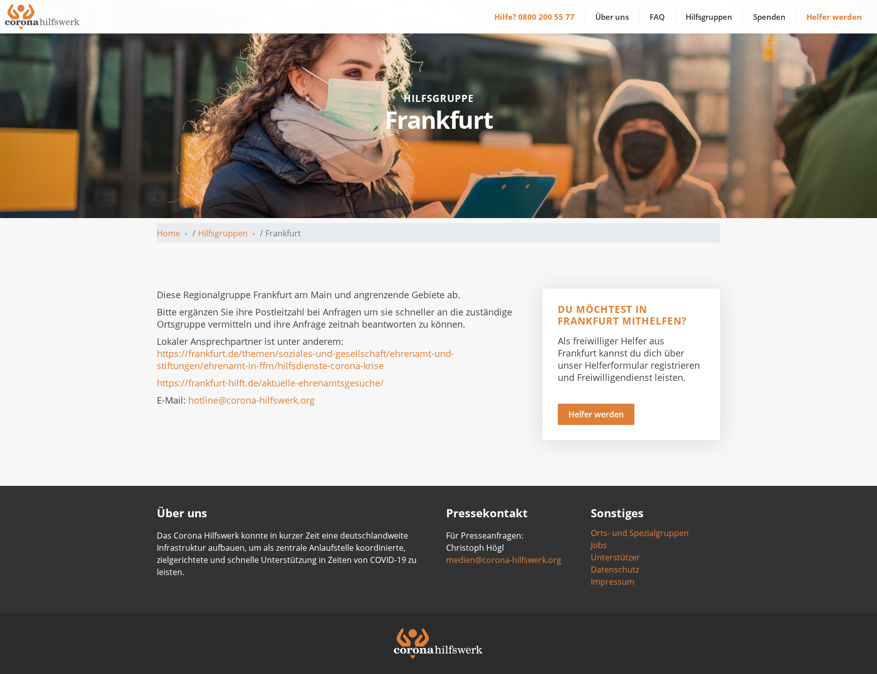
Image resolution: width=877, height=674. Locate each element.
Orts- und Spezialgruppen (640, 533)
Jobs (599, 545)
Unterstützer (615, 557)
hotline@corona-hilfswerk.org (251, 400)
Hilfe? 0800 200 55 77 (534, 17)
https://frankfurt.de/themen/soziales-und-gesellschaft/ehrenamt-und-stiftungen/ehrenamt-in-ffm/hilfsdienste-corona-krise (305, 359)
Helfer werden (834, 17)
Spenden (769, 17)
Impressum (612, 581)
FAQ (657, 17)
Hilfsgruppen (709, 17)
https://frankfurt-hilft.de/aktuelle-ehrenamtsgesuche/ (270, 383)
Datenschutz (615, 569)
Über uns (612, 17)
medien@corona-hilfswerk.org (503, 559)
